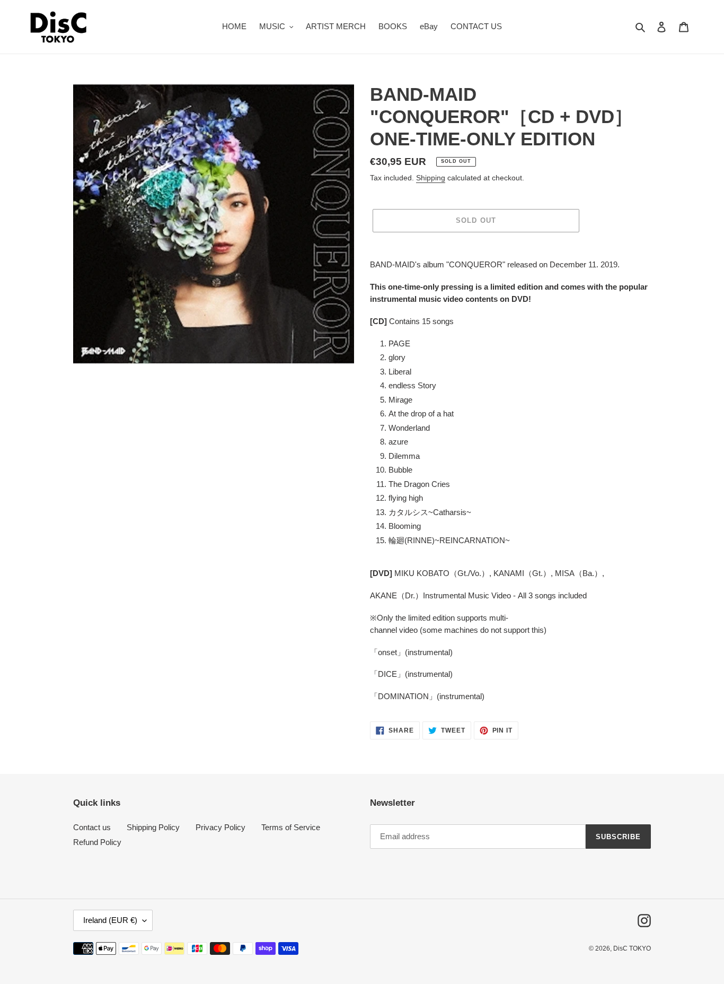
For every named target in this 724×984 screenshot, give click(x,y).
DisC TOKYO (632, 948)
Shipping (430, 177)
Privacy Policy (220, 827)
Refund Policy (97, 842)
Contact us (92, 827)
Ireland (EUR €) (110, 920)
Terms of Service (290, 827)
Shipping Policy (153, 827)
